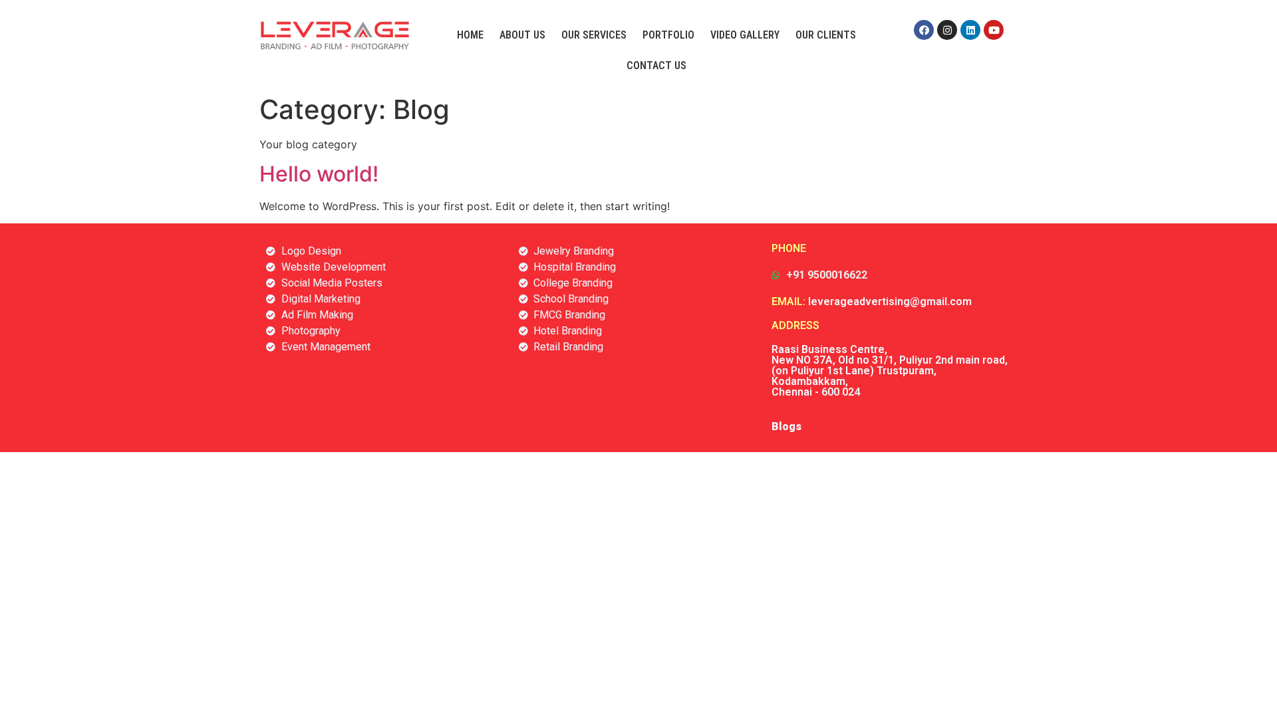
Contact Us (656, 65)
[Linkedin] (970, 30)
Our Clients (825, 35)
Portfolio (668, 35)
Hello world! (318, 174)
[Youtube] (994, 30)
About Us (522, 35)
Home (470, 35)
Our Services (594, 35)
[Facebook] (924, 30)
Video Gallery (745, 35)
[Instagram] (947, 30)
